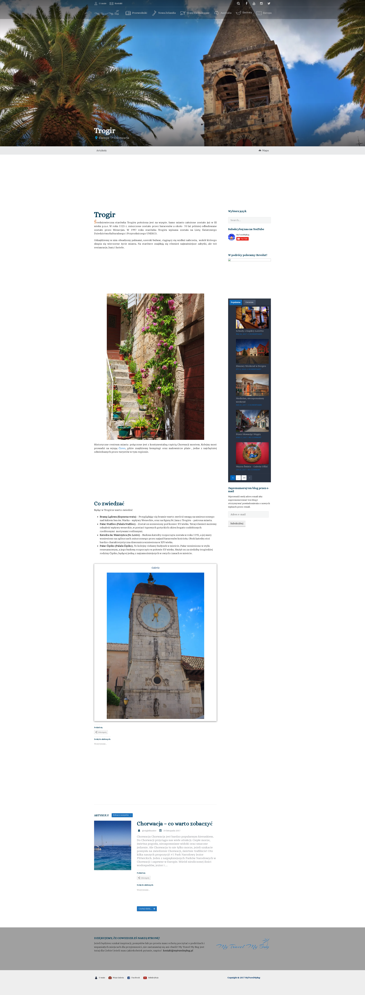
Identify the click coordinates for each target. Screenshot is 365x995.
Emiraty (247, 12)
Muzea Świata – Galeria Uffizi (251, 466)
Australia (226, 13)
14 (244, 477)
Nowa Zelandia (167, 13)
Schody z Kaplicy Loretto (250, 330)
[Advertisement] (182, 176)
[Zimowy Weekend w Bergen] (252, 351)
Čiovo (122, 448)
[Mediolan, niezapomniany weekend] (252, 384)
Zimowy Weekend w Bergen (251, 366)
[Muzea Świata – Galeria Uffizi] (252, 453)
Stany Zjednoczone (198, 13)
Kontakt (118, 3)
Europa (267, 13)
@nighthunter (149, 830)
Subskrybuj (236, 523)
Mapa (265, 150)
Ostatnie (249, 302)
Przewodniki (139, 13)
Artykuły (101, 150)
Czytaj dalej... (145, 908)
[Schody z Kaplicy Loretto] (252, 317)
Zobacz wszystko (122, 815)
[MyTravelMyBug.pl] (107, 12)
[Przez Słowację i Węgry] (252, 420)
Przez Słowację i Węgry (248, 434)
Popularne (236, 302)
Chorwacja (121, 138)
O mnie (102, 3)
